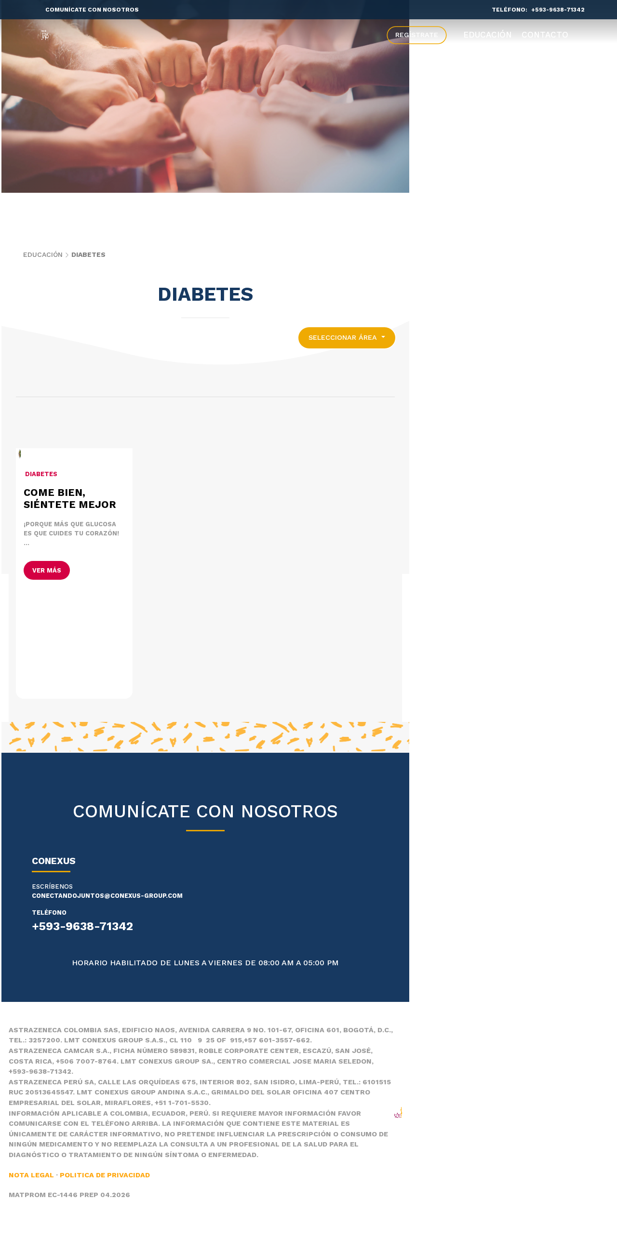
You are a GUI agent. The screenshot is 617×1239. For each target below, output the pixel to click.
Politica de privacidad (105, 1175)
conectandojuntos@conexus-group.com (107, 895)
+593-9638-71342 (558, 9)
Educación (487, 35)
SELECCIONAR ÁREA (343, 337)
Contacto (545, 35)
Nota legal (31, 1175)
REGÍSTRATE (416, 35)
